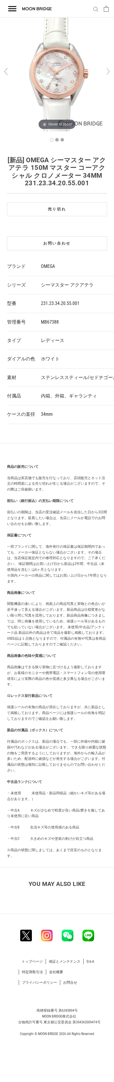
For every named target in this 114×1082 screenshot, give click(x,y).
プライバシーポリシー (39, 982)
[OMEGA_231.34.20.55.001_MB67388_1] (51, 140)
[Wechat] (67, 935)
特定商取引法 (32, 972)
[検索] (95, 8)
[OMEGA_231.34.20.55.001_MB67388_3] (62, 140)
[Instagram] (47, 935)
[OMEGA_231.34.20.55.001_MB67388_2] (57, 140)
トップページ (32, 961)
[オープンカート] (106, 9)
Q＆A (90, 961)
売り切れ (57, 209)
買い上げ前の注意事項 (29, 452)
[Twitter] (26, 935)
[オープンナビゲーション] (12, 8)
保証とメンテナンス (64, 961)
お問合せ (70, 982)
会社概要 (56, 972)
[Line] (88, 935)
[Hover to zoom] (57, 74)
